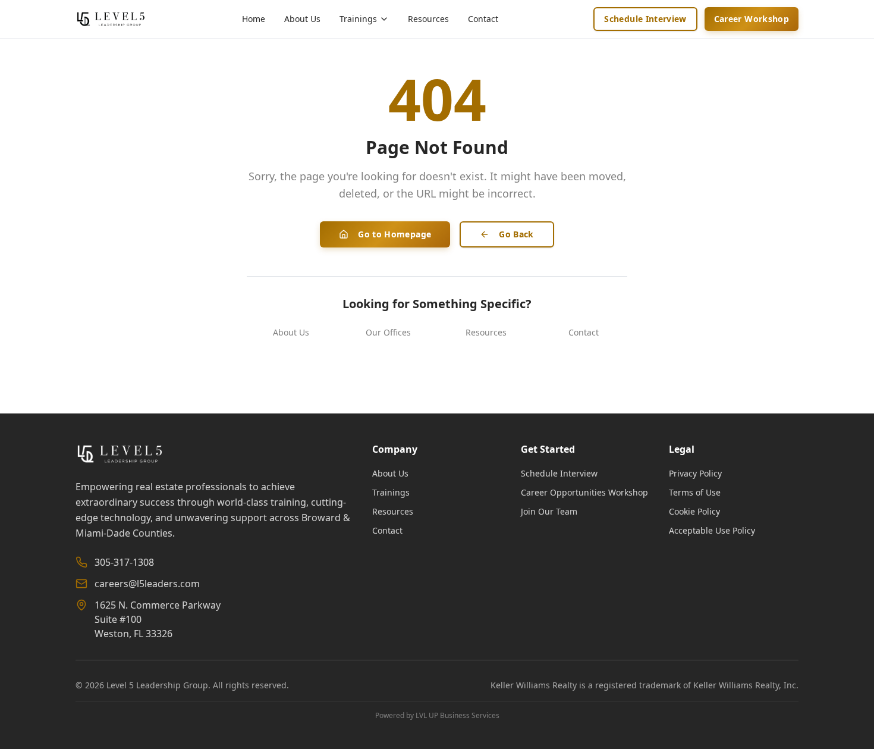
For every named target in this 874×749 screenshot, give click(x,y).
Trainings (391, 492)
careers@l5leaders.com (147, 583)
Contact (483, 18)
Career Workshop (751, 18)
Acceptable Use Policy (712, 530)
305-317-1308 (124, 562)
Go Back (516, 234)
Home (253, 18)
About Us (302, 18)
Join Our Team (549, 511)
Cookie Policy (694, 511)
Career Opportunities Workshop (584, 492)
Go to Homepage (394, 234)
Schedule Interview (645, 18)
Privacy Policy (695, 473)
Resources (428, 18)
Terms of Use (695, 492)
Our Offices (388, 332)
